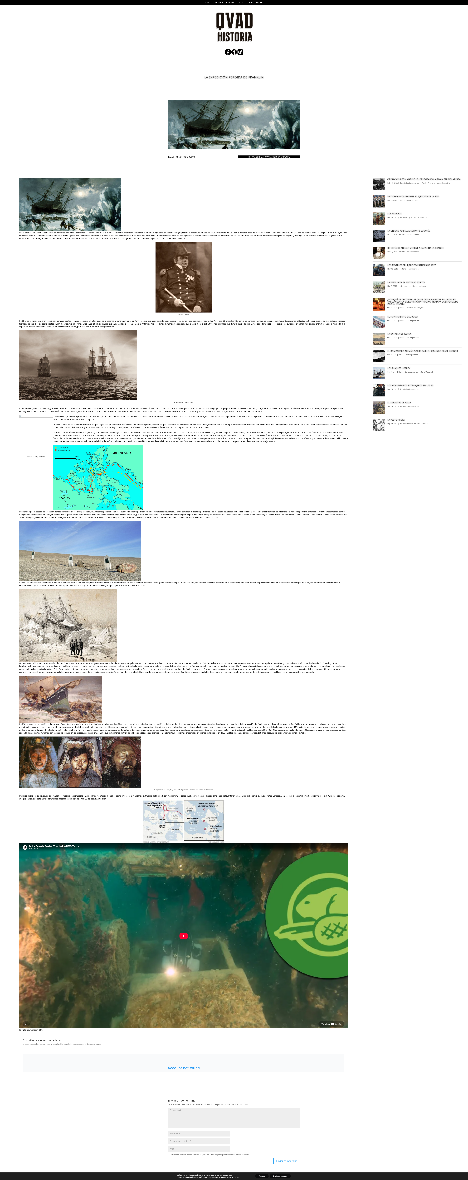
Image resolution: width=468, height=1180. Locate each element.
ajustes (237, 1177)
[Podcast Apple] (240, 54)
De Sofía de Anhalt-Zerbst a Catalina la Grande (415, 247)
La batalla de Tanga (399, 333)
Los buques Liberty (398, 368)
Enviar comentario (286, 1161)
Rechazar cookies (280, 1176)
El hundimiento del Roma (402, 316)
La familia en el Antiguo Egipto (406, 282)
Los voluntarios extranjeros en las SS (410, 385)
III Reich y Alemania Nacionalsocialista (435, 183)
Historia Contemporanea (259, 157)
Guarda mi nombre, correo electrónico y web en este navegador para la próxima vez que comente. (210, 1155)
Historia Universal (281, 157)
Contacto (241, 3)
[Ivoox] (234, 54)
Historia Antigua (406, 217)
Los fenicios (394, 213)
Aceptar (262, 1176)
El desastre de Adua (399, 402)
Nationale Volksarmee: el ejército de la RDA (413, 196)
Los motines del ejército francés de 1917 (411, 265)
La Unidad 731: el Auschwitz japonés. (408, 230)
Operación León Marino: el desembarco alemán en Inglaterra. (424, 179)
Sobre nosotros (256, 3)
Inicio (206, 3)
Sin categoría (419, 307)
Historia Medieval (406, 423)
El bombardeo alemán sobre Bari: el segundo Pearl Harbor (422, 351)
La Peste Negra (396, 419)
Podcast (230, 3)
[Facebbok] (228, 54)
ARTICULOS (216, 3)
